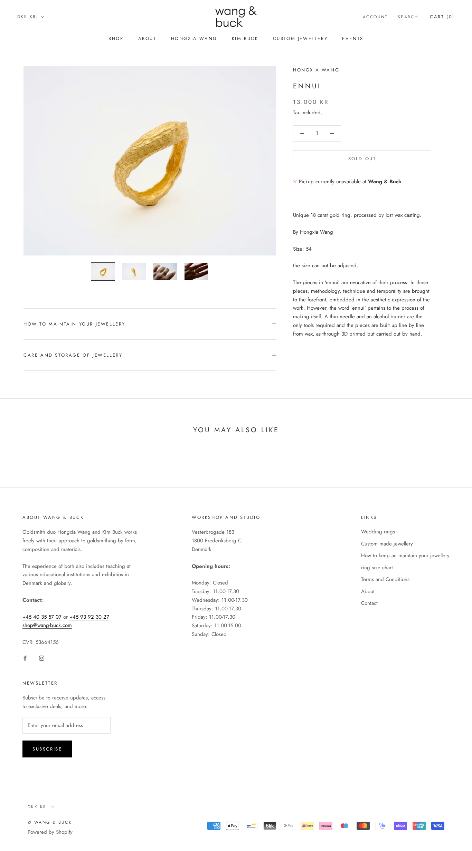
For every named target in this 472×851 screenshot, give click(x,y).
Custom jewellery (300, 38)
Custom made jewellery (387, 544)
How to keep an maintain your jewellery (405, 555)
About (147, 38)
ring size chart (377, 567)
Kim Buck (245, 38)
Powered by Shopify (50, 832)
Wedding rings (378, 531)
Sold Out (362, 158)
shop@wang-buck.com (47, 625)
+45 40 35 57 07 (42, 617)
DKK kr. (27, 16)
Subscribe (47, 749)
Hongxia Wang (194, 38)
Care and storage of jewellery (72, 355)
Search (408, 17)
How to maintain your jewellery (74, 324)
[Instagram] (41, 658)
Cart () (442, 16)
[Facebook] (25, 658)
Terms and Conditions (385, 579)
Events (353, 38)
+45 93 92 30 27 (89, 617)
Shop (115, 38)
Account (375, 17)
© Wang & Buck (50, 822)
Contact (369, 603)
